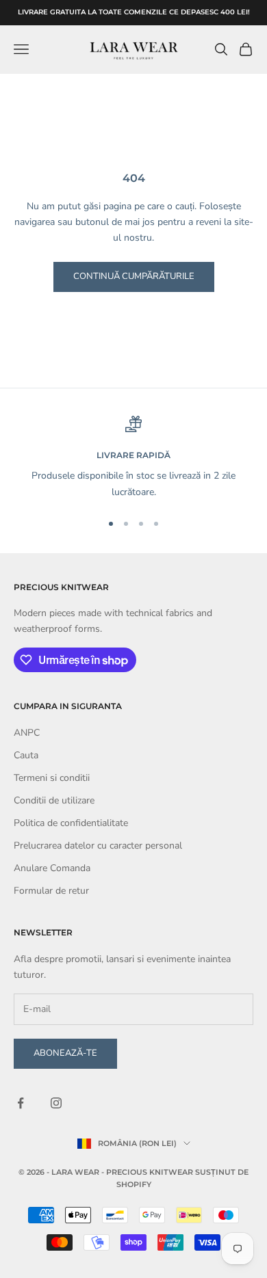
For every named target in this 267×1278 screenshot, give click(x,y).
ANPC (27, 732)
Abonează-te (65, 1053)
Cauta (26, 755)
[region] (133, 458)
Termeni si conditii (52, 777)
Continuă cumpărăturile (133, 276)
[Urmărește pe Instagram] (56, 1103)
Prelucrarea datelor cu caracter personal (98, 845)
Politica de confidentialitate (71, 822)
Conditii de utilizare (54, 800)
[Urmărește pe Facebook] (20, 1103)
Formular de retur (51, 890)
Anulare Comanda (52, 868)
